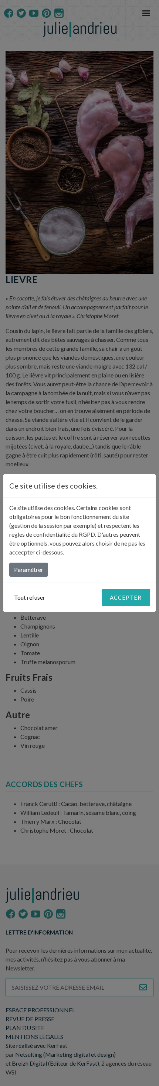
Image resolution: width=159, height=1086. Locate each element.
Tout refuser (29, 597)
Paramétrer (28, 569)
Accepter (126, 597)
